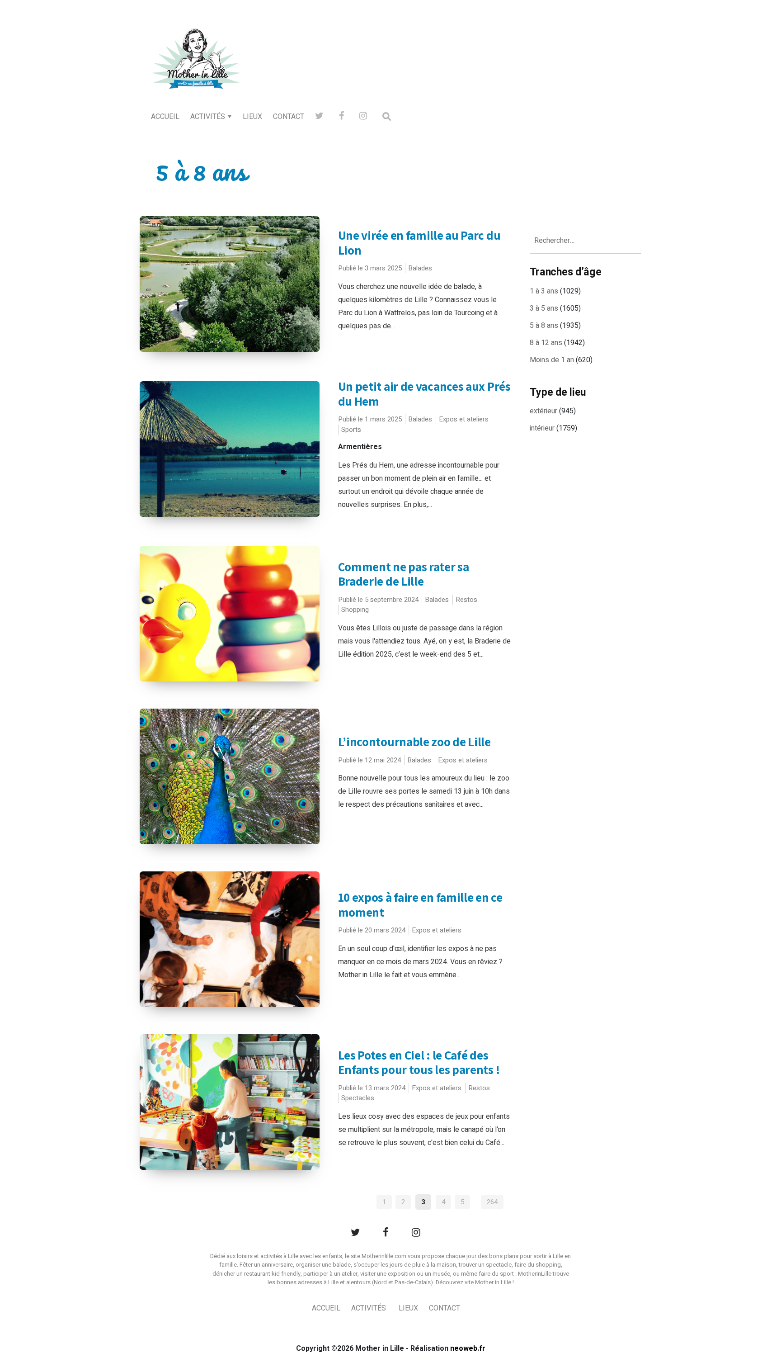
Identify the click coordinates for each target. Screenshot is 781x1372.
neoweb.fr (467, 1348)
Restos (466, 600)
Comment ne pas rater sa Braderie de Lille (403, 574)
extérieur (543, 411)
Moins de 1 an (552, 360)
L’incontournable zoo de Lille (414, 741)
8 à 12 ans (546, 342)
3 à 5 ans (544, 308)
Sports (351, 430)
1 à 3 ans (544, 291)
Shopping (355, 610)
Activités (207, 116)
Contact (288, 116)
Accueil (165, 116)
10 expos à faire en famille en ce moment (420, 904)
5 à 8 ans (544, 325)
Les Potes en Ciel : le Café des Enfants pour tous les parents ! (419, 1062)
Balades (420, 268)
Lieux (252, 116)
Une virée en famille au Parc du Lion (419, 242)
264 (492, 1202)
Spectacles (357, 1098)
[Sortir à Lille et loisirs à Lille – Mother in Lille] (196, 70)
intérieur (542, 428)
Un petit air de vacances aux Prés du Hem (424, 393)
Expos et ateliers (464, 419)
